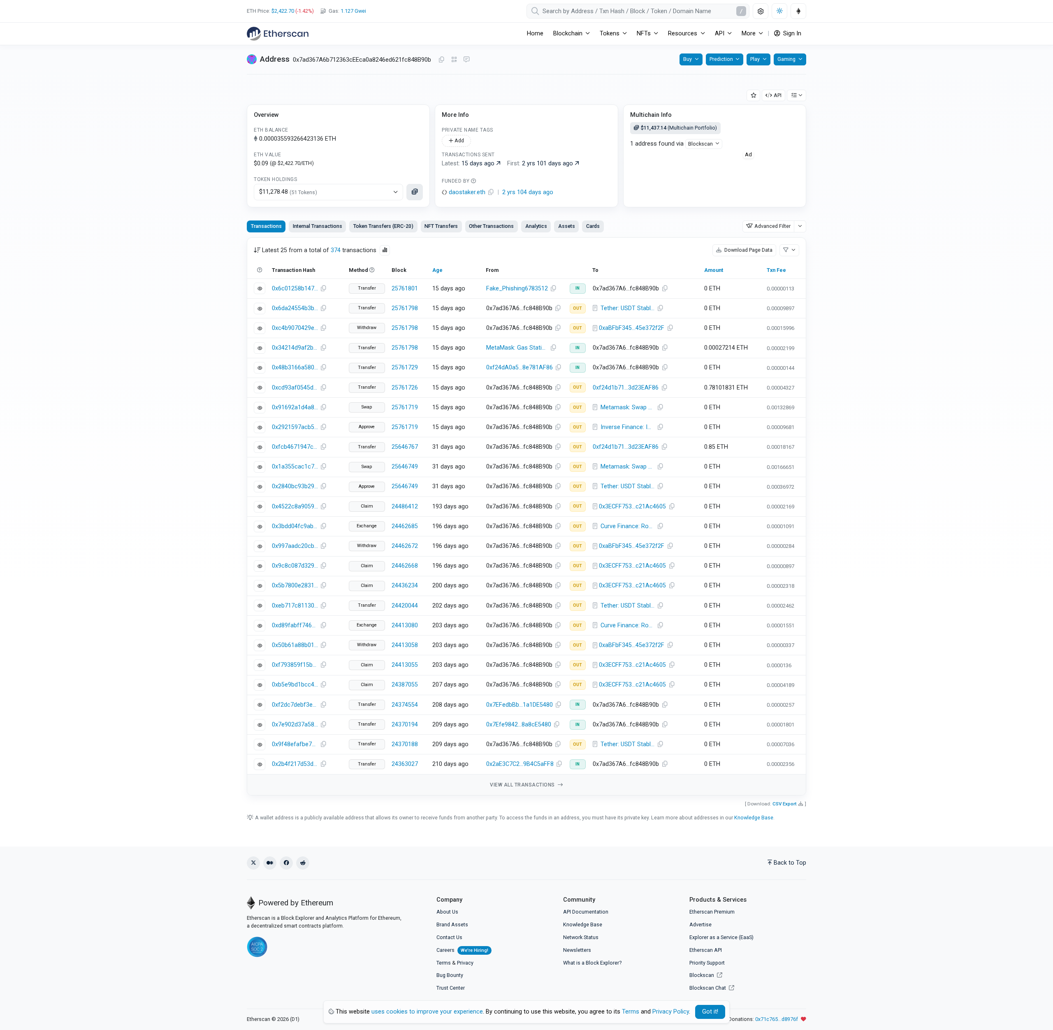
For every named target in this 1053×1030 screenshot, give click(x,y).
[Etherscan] (277, 33)
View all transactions (523, 785)
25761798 (405, 308)
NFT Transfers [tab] (441, 226)
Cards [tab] (593, 226)
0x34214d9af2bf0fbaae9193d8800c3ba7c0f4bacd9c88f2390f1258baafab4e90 (295, 347)
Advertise (700, 924)
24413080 (405, 625)
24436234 (405, 585)
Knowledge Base (753, 817)
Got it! (710, 1011)
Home (535, 33)
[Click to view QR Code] (454, 59)
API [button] (719, 33)
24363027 (405, 764)
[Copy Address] (441, 60)
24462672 (405, 546)
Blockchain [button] (567, 33)
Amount (713, 270)
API (778, 95)
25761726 (405, 387)
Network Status (580, 937)
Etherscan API (705, 950)
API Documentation (585, 912)
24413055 (405, 664)
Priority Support (707, 963)
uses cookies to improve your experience (427, 1011)
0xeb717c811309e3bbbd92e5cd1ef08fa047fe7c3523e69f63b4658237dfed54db (295, 605)
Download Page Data (747, 250)
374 (336, 250)
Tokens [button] (609, 33)
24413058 (405, 645)
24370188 (405, 744)
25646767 (405, 446)
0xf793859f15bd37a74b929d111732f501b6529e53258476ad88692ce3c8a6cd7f (295, 664)
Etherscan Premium (712, 912)
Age (437, 270)
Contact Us (449, 937)
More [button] (749, 33)
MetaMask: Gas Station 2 (518, 347)
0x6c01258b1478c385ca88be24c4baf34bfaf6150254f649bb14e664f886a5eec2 (295, 288)
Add (458, 140)
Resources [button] (682, 33)
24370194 (405, 724)
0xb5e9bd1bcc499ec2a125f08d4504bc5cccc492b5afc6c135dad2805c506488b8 (295, 684)
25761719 (405, 407)
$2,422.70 (282, 11)
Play (755, 59)
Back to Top (790, 862)
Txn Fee (776, 270)
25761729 (405, 367)
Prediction (721, 59)
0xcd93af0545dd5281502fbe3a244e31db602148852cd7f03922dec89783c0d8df (295, 387)
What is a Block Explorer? (592, 963)
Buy (687, 59)
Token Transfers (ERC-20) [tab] (383, 226)
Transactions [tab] (266, 226)
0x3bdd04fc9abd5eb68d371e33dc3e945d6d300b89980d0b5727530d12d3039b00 (295, 526)
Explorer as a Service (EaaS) (721, 937)
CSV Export (784, 804)
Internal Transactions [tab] (317, 226)
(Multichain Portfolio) (679, 128)
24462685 (405, 526)
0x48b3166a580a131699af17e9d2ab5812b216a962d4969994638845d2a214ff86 (295, 367)
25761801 (405, 288)
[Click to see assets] (414, 192)
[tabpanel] (526, 516)
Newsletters (577, 950)
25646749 (405, 466)
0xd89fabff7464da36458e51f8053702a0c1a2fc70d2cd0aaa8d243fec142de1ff (295, 625)
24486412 (405, 506)
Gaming (786, 59)
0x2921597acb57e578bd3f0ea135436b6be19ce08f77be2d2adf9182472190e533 (295, 427)
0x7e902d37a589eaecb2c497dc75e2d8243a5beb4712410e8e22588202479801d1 (295, 724)
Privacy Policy (670, 1011)
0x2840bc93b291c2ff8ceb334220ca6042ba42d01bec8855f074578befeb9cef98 (295, 486)
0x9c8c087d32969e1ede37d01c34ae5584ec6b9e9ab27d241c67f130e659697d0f (295, 565)
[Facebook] (286, 863)
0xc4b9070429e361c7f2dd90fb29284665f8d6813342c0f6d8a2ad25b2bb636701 (295, 328)
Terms (443, 963)
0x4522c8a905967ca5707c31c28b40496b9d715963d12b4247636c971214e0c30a (295, 506)
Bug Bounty (449, 975)
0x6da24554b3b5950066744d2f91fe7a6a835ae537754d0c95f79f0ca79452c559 (295, 308)
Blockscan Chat (708, 988)
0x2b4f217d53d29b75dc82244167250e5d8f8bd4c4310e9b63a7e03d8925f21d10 (295, 764)
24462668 (405, 565)
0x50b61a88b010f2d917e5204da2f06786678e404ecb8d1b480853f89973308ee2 (295, 645)
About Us (447, 912)
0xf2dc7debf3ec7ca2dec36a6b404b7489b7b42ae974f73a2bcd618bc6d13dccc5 (295, 704)
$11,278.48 (288, 191)
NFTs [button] (644, 33)
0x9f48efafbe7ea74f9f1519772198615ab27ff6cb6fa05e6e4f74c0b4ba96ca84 (295, 744)
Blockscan (700, 144)
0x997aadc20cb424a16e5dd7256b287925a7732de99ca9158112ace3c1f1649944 (295, 546)
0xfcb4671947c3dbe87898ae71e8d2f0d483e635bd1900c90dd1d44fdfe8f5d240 (295, 446)
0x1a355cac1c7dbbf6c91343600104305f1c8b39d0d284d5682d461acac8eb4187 (295, 466)
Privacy (465, 963)
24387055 (405, 684)
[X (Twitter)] (253, 863)
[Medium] (269, 863)
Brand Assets (452, 924)
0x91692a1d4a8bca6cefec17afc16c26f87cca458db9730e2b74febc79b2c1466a (295, 407)
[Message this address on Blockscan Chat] (466, 60)
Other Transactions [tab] (491, 226)
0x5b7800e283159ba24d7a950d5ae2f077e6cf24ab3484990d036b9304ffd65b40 (295, 585)
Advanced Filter (772, 226)
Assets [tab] (566, 226)
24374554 (405, 704)
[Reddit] (302, 863)
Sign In (791, 33)
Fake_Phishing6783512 (517, 288)
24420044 (405, 605)
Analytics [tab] (536, 226)
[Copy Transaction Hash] (323, 288)
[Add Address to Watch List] (754, 96)
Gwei (353, 11)
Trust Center (450, 988)
